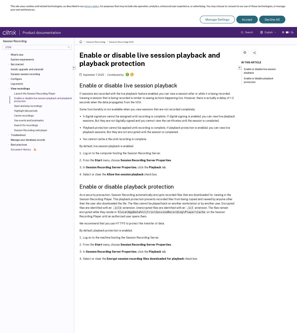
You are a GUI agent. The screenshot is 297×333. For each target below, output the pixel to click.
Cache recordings (24, 115)
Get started (17, 64)
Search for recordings (26, 125)
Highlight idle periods (25, 110)
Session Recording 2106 (121, 42)
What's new (17, 54)
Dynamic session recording (25, 74)
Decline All (272, 19)
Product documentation (42, 33)
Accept (247, 19)
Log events (17, 83)
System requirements (22, 59)
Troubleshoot (18, 135)
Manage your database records (28, 140)
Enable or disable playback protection (258, 80)
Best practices (19, 144)
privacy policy (91, 6)
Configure (16, 79)
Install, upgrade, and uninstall (27, 69)
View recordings (20, 88)
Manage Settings (217, 19)
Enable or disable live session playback (260, 71)
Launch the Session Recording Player (34, 93)
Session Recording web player (30, 130)
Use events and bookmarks (29, 120)
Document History (21, 149)
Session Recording (95, 42)
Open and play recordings (28, 106)
